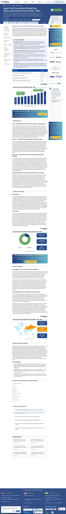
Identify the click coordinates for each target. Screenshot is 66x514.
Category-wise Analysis (7, 41)
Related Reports (7, 63)
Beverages (8, 5)
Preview (6, 22)
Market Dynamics (7, 37)
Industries (17, 1)
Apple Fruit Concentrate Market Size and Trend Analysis (7, 28)
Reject (14, 511)
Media (32, 1)
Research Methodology (32, 22)
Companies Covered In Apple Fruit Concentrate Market (8, 55)
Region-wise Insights (8, 44)
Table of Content (21, 22)
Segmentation (12, 22)
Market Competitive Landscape (6, 49)
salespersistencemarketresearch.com (34, 489)
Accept (18, 511)
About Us (40, 1)
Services (25, 1)
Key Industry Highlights (6, 34)
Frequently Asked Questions (7, 60)
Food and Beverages (36, 19)
